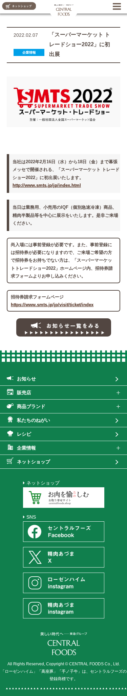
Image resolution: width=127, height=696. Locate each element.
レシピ (24, 434)
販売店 (24, 392)
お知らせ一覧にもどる (63, 327)
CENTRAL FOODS (63, 9)
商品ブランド (31, 406)
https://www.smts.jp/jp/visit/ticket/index (52, 304)
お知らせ (26, 378)
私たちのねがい (33, 420)
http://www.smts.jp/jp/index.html (47, 185)
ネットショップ (33, 461)
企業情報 (26, 448)
